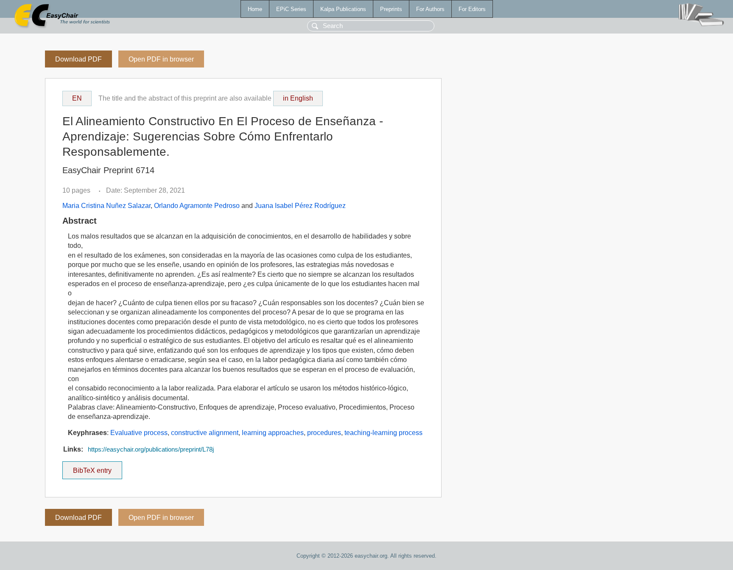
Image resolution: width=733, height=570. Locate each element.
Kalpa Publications (343, 9)
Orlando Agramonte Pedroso (197, 205)
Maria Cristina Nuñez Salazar (106, 205)
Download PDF (78, 59)
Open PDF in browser (161, 59)
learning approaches (273, 432)
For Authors (430, 9)
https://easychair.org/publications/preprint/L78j (151, 449)
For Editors (472, 9)
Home (255, 9)
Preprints (391, 9)
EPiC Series (291, 9)
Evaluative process (139, 432)
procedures (324, 432)
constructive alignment (204, 432)
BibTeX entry (97, 467)
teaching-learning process (383, 432)
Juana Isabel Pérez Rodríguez (300, 205)
